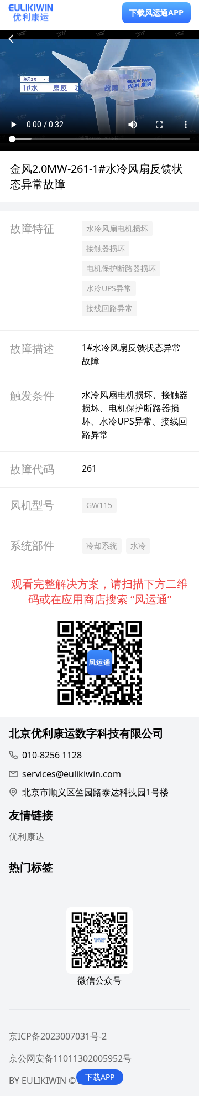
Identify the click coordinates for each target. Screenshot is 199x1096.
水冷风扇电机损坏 (117, 228)
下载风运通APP (156, 12)
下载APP (99, 1077)
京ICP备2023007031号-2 (58, 1036)
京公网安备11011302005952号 (70, 1058)
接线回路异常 (109, 308)
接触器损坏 (105, 248)
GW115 (99, 505)
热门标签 (31, 869)
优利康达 (26, 836)
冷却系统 (101, 545)
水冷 (138, 545)
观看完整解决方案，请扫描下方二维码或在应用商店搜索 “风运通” (99, 591)
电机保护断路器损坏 (121, 268)
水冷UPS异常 (109, 288)
